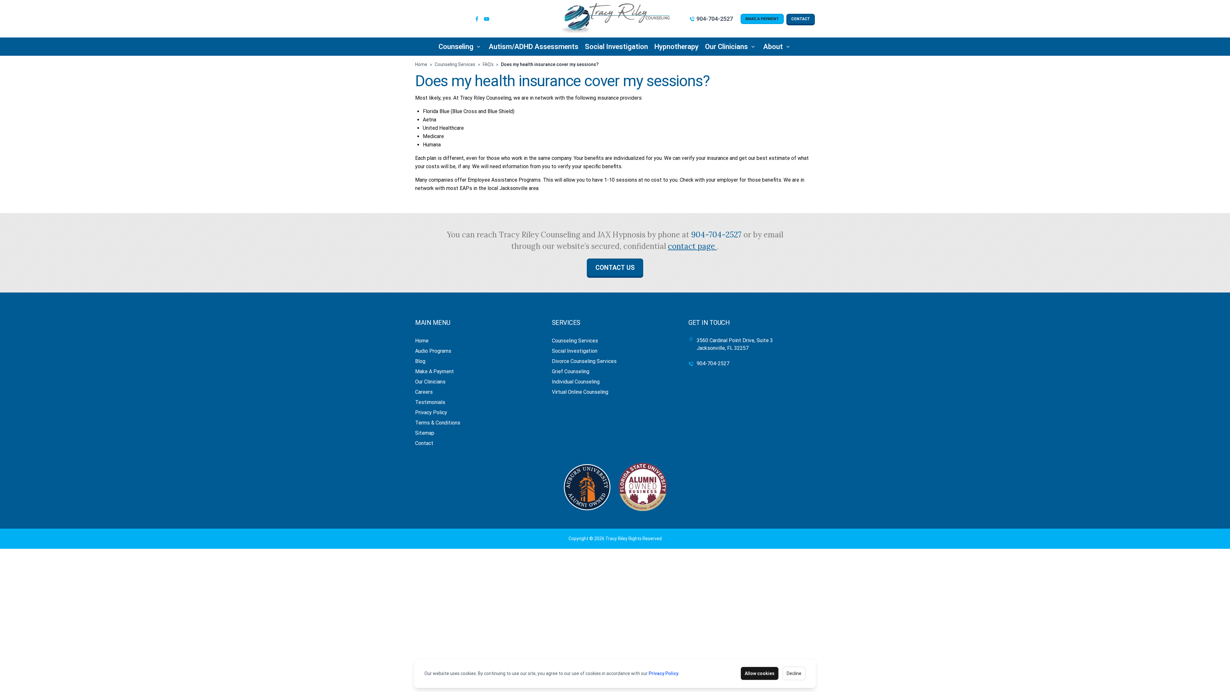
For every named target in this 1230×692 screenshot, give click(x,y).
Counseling (456, 47)
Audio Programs (433, 351)
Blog (420, 361)
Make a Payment (762, 19)
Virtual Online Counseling (580, 392)
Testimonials (430, 402)
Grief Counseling (570, 371)
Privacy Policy (663, 673)
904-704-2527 (714, 18)
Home (421, 64)
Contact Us (615, 267)
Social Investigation (616, 47)
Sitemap (424, 433)
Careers (424, 392)
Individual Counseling (576, 382)
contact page (692, 246)
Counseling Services (455, 64)
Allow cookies (760, 673)
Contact (800, 19)
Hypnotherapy (676, 47)
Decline (794, 673)
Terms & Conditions (437, 423)
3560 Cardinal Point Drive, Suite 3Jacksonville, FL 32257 (735, 344)
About (773, 47)
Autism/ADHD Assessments (533, 47)
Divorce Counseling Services (584, 361)
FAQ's (488, 64)
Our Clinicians (726, 47)
